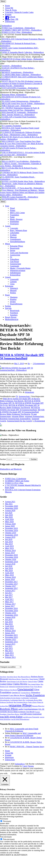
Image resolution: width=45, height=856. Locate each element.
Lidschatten (14, 233)
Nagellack (14, 313)
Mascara (13, 237)
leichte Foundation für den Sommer (10, 698)
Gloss (12, 284)
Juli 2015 (8, 646)
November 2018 (11, 557)
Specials (8, 308)
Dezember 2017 (11, 582)
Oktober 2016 (10, 613)
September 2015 (11, 642)
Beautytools (14, 248)
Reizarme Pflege (16, 246)
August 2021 (10, 502)
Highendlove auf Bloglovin (11, 469)
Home (7, 6)
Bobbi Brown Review (14, 679)
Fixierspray (14, 224)
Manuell (13, 290)
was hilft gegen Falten (11, 716)
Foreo (32, 686)
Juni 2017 (9, 595)
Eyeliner (13, 235)
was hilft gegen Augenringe (31, 714)
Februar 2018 (10, 577)
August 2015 (10, 644)
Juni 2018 (9, 568)
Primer (12, 210)
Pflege (7, 244)
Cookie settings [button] (17, 773)
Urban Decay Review (13, 714)
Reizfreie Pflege (9, 708)
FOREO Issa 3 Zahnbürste (15, 479)
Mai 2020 (9, 517)
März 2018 (9, 575)
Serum (12, 250)
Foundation (14, 215)
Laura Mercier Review (17, 695)
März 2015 (9, 655)
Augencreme (15, 255)
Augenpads (14, 266)
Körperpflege (15, 275)
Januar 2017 (10, 606)
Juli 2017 (8, 593)
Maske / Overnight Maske (20, 268)
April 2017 (9, 599)
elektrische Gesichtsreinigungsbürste (19, 686)
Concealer (14, 228)
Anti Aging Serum (12, 676)
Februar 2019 (10, 550)
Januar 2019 (10, 553)
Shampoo (14, 297)
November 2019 (11, 530)
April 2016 (9, 626)
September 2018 (11, 562)
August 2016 (10, 617)
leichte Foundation (35, 695)
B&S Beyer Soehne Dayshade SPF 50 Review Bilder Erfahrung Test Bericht (20, 400)
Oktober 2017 (10, 586)
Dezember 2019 (11, 528)
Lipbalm (13, 282)
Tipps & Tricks (11, 10)
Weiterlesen (29, 392)
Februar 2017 (10, 604)
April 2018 (9, 573)
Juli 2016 (8, 619)
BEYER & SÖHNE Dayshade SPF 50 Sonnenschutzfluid (22, 356)
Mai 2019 (9, 544)
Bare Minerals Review (24, 676)
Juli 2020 (8, 513)
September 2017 (11, 588)
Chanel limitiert (33, 679)
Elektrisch (14, 288)
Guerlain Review (26, 692)
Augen (7, 226)
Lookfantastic (25, 698)
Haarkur (13, 299)
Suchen (3, 459)
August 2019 (10, 537)
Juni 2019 (9, 542)
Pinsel (12, 208)
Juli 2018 (8, 566)
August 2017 (10, 591)
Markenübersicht (11, 319)
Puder (12, 217)
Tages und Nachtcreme (19, 253)
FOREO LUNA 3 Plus (14, 483)
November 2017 (11, 584)
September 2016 (11, 615)
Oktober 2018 (10, 559)
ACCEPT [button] (30, 773)
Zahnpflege (14, 259)
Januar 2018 (10, 579)
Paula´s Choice (32, 702)
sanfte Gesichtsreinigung (28, 709)
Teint (7, 206)
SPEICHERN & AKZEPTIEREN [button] (13, 855)
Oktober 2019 (10, 533)
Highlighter (14, 221)
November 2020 (11, 506)
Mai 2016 (9, 624)
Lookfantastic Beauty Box (17, 700)
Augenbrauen (15, 239)
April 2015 (9, 653)
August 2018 (10, 564)
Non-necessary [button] (6, 837)
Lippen (8, 277)
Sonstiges (14, 315)
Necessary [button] (4, 819)
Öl (11, 257)
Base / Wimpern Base (18, 230)
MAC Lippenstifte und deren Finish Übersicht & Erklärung (21, 730)
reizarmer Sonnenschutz (34, 416)
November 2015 (11, 637)
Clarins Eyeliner (32, 681)
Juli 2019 (8, 539)
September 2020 (11, 508)
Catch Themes (28, 766)
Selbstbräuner (15, 273)
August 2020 (10, 510)
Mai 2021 (9, 504)
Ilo (29, 363)
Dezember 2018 (11, 555)
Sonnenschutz (15, 264)
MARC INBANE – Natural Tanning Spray (27, 747)
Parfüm (8, 306)
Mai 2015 (9, 651)
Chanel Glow (25, 679)
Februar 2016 (10, 631)
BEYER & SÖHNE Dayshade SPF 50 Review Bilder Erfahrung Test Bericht (19, 406)
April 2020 (9, 519)
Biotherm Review (37, 677)
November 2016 (11, 611)
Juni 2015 (9, 648)
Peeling (13, 293)
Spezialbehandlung (17, 242)
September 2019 (11, 535)
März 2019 (9, 548)
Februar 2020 (10, 524)
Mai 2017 (9, 597)
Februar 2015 (10, 657)
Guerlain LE (16, 692)
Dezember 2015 (11, 635)
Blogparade (4, 679)
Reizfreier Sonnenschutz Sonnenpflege (15, 419)
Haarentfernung (16, 304)
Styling (13, 302)
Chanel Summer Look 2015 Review (17, 681)
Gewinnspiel (26, 689)
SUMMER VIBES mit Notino (17, 481)
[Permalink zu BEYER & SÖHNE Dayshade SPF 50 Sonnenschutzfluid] (22, 370)
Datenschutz (10, 21)
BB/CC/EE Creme (17, 213)
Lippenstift (14, 279)
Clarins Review (20, 684)
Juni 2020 (9, 515)
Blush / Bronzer (16, 219)
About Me (9, 8)
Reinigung (9, 286)
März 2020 (9, 522)
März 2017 (9, 602)
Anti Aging (3, 676)
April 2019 (9, 546)
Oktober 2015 (10, 639)
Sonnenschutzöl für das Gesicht (19, 421)
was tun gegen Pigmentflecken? (20, 719)
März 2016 (9, 628)
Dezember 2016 (11, 608)
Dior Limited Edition (34, 684)
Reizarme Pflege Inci (38, 706)
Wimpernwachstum (17, 270)
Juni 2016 (9, 622)
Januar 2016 (10, 633)
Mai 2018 (9, 571)
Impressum (9, 757)
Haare (7, 295)
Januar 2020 (10, 526)
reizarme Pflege (18, 416)
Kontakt (8, 14)
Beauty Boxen (10, 317)
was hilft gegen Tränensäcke (31, 717)
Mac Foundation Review (21, 702)
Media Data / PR (11, 19)
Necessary (7, 821)
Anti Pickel (14, 262)
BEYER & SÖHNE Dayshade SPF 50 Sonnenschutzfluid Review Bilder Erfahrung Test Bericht (22, 412)
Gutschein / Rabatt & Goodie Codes (19, 12)
